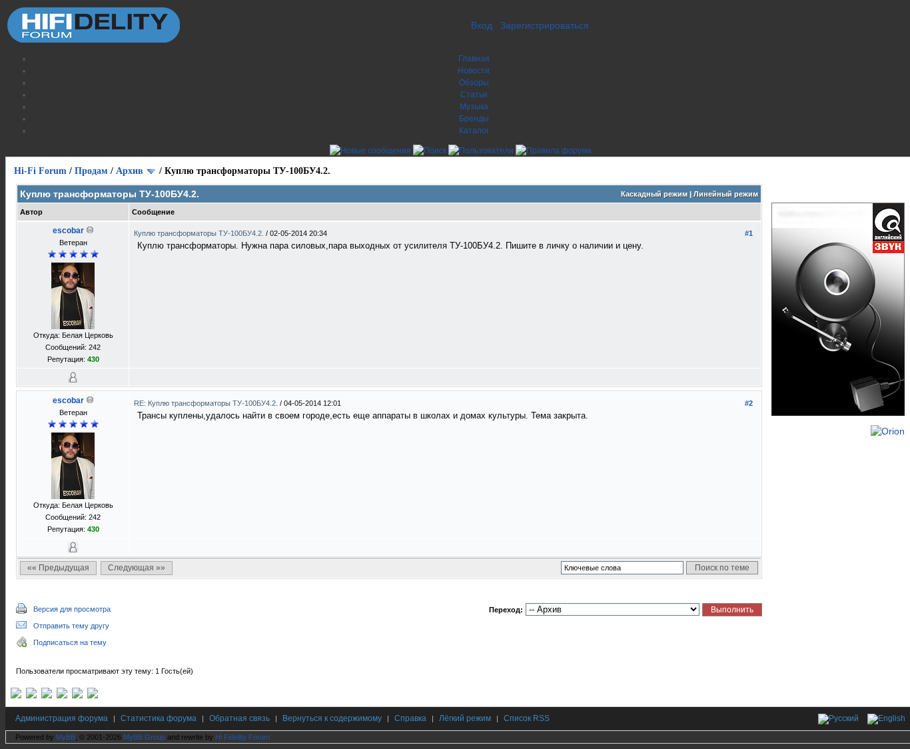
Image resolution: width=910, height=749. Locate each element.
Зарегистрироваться (544, 25)
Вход (481, 25)
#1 (749, 233)
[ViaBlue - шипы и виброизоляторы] (77, 695)
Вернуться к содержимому (332, 718)
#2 (749, 403)
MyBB (65, 737)
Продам (91, 171)
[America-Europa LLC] (31, 695)
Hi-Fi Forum (40, 171)
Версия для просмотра (72, 609)
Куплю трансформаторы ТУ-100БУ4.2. (200, 233)
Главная (474, 58)
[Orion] (888, 431)
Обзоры (474, 82)
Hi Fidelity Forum (242, 737)
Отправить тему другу (71, 626)
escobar (68, 230)
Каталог (474, 130)
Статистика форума (159, 718)
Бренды (474, 118)
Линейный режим (725, 194)
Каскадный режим (654, 194)
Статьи (474, 94)
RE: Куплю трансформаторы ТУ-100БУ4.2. (207, 403)
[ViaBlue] (46, 695)
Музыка (474, 106)
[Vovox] (92, 695)
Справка (410, 718)
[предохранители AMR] (16, 695)
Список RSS (527, 718)
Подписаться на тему (70, 642)
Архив (129, 171)
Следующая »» (136, 567)
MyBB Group (144, 737)
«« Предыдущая (58, 567)
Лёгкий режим (465, 718)
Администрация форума (61, 718)
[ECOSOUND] (62, 695)
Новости (474, 70)
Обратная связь (239, 718)
